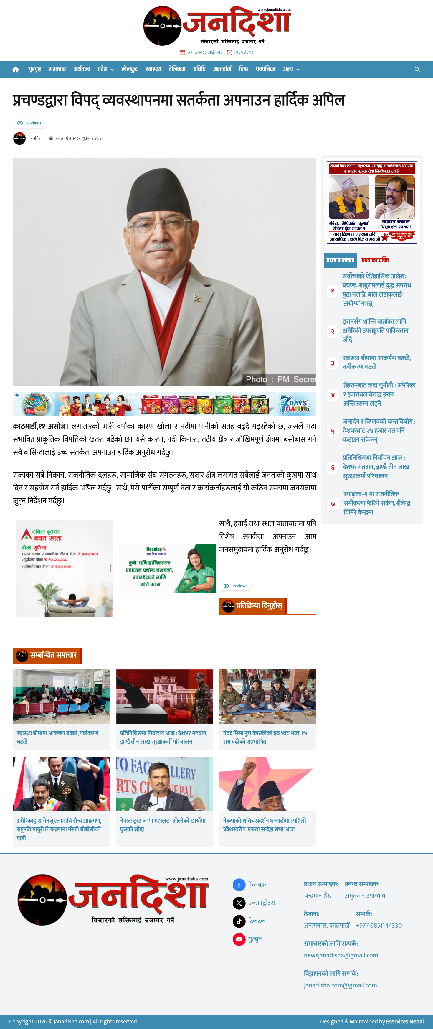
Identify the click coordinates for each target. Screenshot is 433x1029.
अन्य (288, 69)
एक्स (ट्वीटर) (261, 903)
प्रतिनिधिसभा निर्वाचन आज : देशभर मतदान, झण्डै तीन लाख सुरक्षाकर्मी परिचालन (376, 467)
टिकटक (257, 921)
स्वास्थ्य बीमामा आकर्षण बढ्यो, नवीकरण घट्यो (377, 363)
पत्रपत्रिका (265, 69)
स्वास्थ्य (153, 69)
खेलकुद (130, 69)
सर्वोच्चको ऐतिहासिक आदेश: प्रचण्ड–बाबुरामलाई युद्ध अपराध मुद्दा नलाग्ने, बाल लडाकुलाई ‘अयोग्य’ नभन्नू (377, 290)
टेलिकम (177, 69)
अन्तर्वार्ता (222, 69)
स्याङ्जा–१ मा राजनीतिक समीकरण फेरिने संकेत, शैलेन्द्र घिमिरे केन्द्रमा (377, 503)
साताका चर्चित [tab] (375, 261)
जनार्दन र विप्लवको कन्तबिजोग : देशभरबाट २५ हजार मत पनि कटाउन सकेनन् (379, 430)
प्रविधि (200, 69)
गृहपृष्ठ (35, 69)
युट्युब (255, 939)
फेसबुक (257, 884)
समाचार (57, 69)
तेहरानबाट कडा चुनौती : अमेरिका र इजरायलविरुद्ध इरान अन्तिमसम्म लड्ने (379, 394)
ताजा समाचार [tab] (340, 261)
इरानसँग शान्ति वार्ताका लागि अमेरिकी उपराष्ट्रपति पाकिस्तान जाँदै (376, 330)
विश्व (243, 69)
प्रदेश (103, 69)
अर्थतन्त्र (82, 69)
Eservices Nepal (405, 1022)
